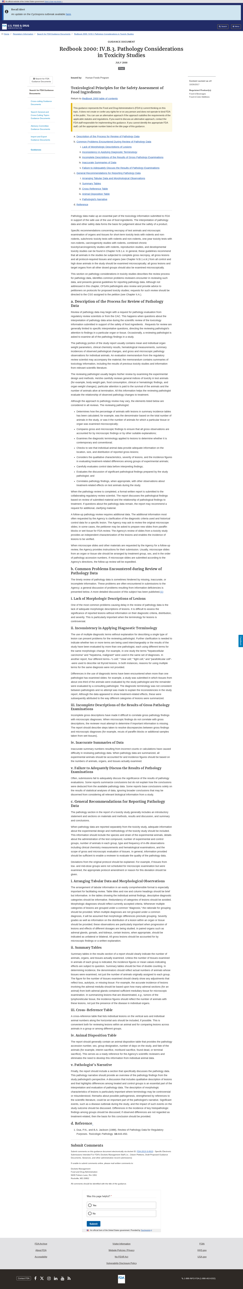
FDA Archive (41, 1244)
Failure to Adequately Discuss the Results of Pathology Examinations (120, 167)
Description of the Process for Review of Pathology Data (108, 136)
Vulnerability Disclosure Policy (121, 1263)
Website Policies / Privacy (121, 1250)
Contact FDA (23, 1278)
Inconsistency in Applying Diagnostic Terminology (109, 152)
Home (6, 34)
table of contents (100, 98)
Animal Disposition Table (96, 194)
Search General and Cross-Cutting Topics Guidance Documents (40, 115)
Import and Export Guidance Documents (40, 138)
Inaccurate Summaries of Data (99, 162)
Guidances (36, 150)
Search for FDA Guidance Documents (53, 34)
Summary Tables (91, 183)
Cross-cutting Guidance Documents (41, 103)
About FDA (41, 1250)
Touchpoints (145, 1230)
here (68, 14)
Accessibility (41, 1257)
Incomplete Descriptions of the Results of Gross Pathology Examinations (122, 157)
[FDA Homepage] (15, 26)
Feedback (241, 641)
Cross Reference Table (95, 188)
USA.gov (202, 1257)
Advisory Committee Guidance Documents (40, 127)
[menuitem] (202, 83)
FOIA (202, 1244)
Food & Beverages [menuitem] (197, 94)
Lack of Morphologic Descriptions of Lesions (107, 146)
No (94, 1213)
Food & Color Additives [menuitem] (199, 97)
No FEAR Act (121, 1257)
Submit (94, 1223)
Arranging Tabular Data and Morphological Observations (113, 178)
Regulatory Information (23, 34)
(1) (161, 591)
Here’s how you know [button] (53, 2)
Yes (94, 1205)
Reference (82, 204)
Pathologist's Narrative (94, 199)
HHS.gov (202, 1250)
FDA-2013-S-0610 (145, 1151)
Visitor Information (121, 1244)
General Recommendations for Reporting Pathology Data (108, 173)
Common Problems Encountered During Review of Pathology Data (113, 141)
